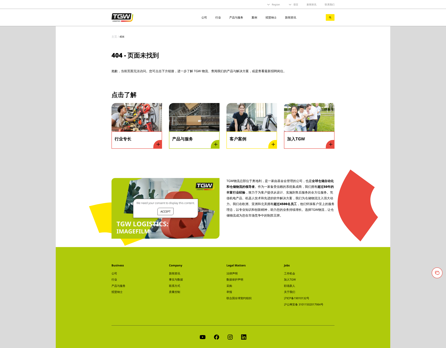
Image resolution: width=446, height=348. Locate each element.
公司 (204, 17)
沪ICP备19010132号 (296, 298)
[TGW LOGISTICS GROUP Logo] (122, 17)
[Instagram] (230, 337)
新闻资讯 (311, 4)
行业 (218, 17)
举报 (229, 292)
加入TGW (290, 279)
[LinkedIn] (243, 337)
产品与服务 (236, 17)
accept (165, 211)
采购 (229, 286)
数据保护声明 (234, 279)
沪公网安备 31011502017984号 (303, 304)
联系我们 (329, 4)
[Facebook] (216, 337)
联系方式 (174, 286)
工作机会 (289, 273)
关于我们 (289, 292)
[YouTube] (203, 337)
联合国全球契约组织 (239, 298)
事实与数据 (176, 279)
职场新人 (289, 286)
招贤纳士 (271, 17)
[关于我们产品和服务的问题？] (437, 272)
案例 (254, 17)
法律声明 (232, 273)
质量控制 (174, 292)
